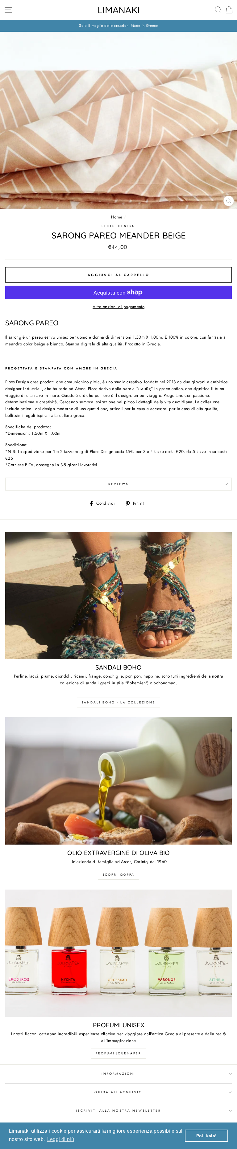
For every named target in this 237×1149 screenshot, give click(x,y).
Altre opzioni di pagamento (118, 307)
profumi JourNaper (118, 1053)
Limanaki (119, 10)
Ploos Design (119, 226)
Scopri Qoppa (118, 874)
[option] (118, 26)
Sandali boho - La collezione (118, 702)
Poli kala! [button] (206, 1135)
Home (116, 217)
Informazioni (118, 1073)
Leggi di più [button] (60, 1139)
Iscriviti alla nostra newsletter (118, 1110)
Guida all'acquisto (118, 1092)
